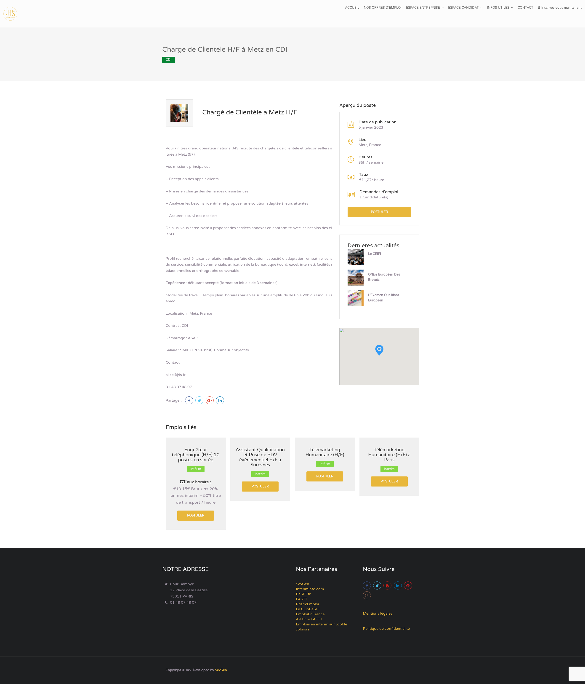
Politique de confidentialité (386, 628)
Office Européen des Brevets (384, 277)
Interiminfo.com (310, 589)
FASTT (301, 599)
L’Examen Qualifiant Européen (383, 297)
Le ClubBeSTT (308, 609)
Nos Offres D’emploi (383, 8)
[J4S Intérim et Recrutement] (13, 13)
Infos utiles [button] (498, 8)
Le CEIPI (374, 254)
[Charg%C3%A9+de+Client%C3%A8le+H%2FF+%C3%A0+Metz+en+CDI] (199, 400)
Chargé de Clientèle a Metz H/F (249, 112)
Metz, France (370, 145)
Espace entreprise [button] (423, 8)
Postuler (379, 212)
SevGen (302, 584)
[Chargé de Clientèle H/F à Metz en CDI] (189, 400)
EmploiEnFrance (310, 614)
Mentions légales (377, 613)
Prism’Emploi (307, 604)
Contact (525, 8)
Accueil (352, 8)
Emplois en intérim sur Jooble (321, 624)
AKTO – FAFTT (309, 619)
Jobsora (303, 629)
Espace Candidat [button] (463, 8)
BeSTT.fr (303, 594)
